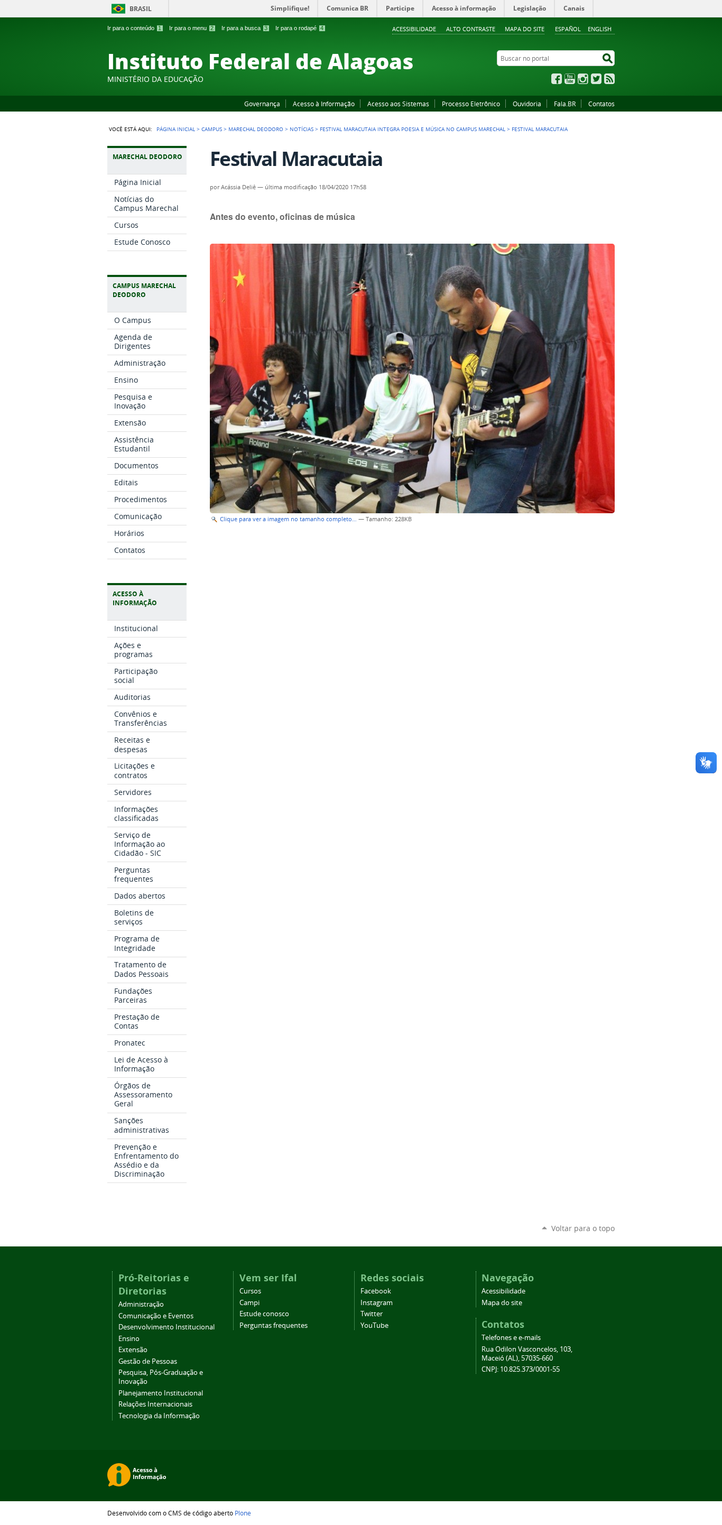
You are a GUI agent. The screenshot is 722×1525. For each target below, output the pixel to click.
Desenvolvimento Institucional (166, 1327)
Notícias (301, 129)
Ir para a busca (244, 28)
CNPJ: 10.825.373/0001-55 (521, 1369)
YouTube (569, 78)
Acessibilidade (414, 29)
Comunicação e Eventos (155, 1315)
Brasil (140, 8)
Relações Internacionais (155, 1404)
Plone (243, 1513)
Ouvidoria (527, 103)
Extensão (132, 1349)
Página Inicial (175, 129)
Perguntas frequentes (273, 1325)
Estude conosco (264, 1313)
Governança (262, 103)
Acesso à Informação (324, 103)
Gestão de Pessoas (147, 1361)
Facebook (556, 78)
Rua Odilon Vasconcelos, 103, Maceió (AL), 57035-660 (527, 1354)
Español (568, 29)
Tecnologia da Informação (159, 1415)
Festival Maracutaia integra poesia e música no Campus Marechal (412, 129)
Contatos (601, 103)
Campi (249, 1302)
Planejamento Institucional (160, 1393)
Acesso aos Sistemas (398, 103)
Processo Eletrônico (471, 103)
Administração (141, 1304)
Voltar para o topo (583, 1228)
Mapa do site (524, 29)
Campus (211, 129)
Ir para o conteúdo (134, 28)
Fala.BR (565, 103)
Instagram (583, 78)
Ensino (129, 1338)
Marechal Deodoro (255, 129)
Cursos (250, 1291)
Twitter (596, 78)
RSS (609, 78)
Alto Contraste (470, 29)
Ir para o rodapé (299, 28)
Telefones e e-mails (511, 1337)
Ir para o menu (191, 28)
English (600, 29)
